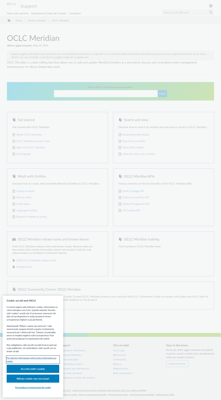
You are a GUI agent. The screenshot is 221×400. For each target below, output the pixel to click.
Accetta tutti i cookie (33, 369)
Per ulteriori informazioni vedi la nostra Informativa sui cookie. (31, 359)
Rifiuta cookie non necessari (33, 378)
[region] (33, 346)
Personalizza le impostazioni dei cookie (33, 387)
